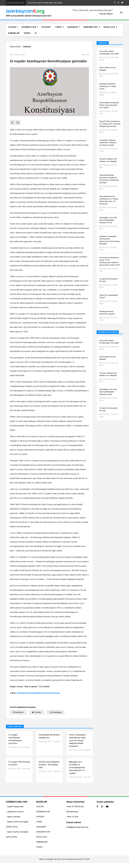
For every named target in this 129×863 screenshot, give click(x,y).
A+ (18, 122)
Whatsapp (56, 712)
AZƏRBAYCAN (28, 27)
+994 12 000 (72, 816)
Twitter (37, 712)
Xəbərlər (27, 46)
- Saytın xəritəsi (13, 816)
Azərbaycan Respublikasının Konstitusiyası (38, 693)
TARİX (58, 27)
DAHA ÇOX (109, 27)
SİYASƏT (46, 27)
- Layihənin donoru (15, 811)
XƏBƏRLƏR (14, 33)
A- (12, 122)
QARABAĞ (72, 27)
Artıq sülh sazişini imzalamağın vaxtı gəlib (35, 3)
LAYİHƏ (12, 27)
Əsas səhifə (15, 46)
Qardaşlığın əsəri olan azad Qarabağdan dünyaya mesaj (108, 394)
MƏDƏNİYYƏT (91, 27)
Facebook (18, 712)
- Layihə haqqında (14, 806)
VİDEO (27, 33)
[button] (36, 33)
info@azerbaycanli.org (77, 827)
